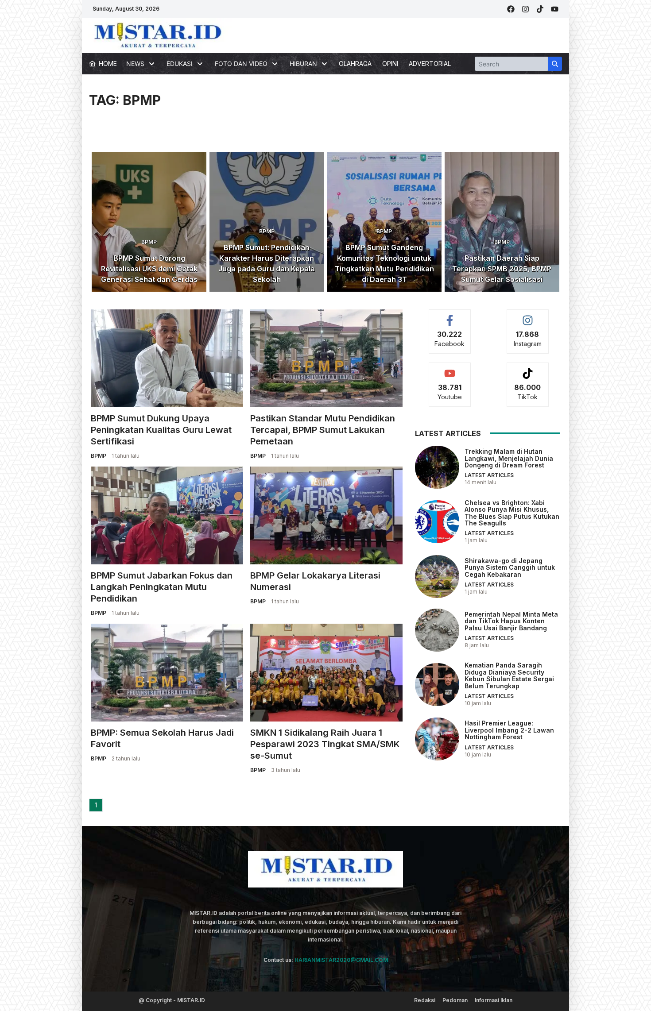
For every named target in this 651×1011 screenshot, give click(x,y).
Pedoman (455, 1000)
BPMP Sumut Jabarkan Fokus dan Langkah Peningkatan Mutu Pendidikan (161, 587)
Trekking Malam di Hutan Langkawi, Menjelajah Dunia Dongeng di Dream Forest (509, 458)
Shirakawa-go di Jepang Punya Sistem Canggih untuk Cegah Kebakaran (510, 567)
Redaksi (424, 1000)
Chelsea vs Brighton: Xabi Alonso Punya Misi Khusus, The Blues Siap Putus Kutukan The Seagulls (512, 513)
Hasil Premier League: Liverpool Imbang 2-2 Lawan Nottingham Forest (509, 730)
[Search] (555, 64)
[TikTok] (540, 9)
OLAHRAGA (355, 63)
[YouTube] (554, 9)
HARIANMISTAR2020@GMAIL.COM (341, 960)
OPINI (390, 63)
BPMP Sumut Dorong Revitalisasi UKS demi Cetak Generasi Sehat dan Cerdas (149, 269)
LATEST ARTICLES (489, 475)
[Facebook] (511, 9)
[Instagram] (525, 9)
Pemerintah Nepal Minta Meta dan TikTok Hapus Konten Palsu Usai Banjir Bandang (511, 621)
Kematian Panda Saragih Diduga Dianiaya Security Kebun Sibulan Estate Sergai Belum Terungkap (509, 676)
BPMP (149, 242)
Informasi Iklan (493, 1000)
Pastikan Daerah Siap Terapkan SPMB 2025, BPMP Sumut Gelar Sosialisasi (501, 269)
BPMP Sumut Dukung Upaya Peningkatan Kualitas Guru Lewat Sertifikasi (161, 430)
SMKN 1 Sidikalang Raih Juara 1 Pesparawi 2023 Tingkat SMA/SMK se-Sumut (325, 744)
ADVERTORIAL (430, 63)
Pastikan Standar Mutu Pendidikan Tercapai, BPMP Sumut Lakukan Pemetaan (322, 430)
